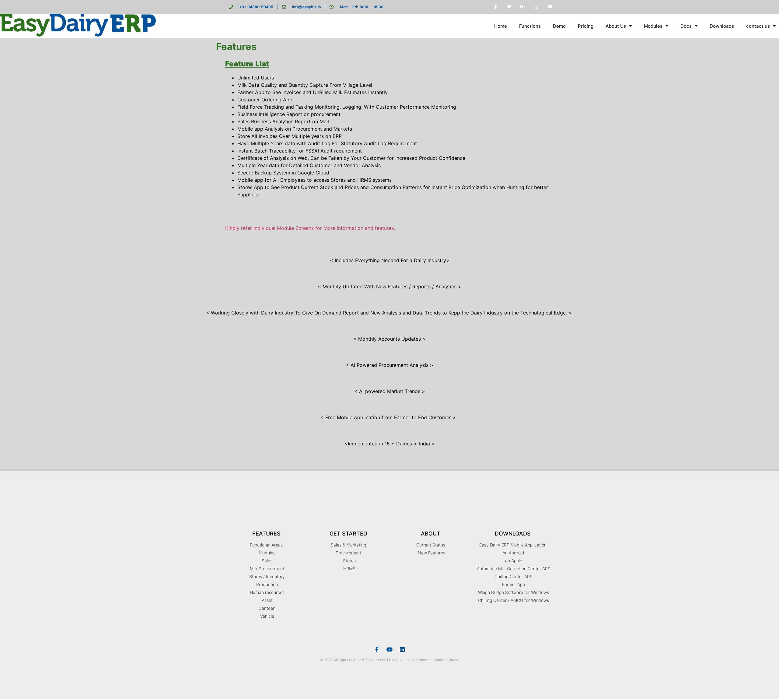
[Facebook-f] (376, 649)
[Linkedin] (402, 649)
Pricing (585, 26)
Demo (559, 26)
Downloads (722, 26)
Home (500, 26)
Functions (530, 26)
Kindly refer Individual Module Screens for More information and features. (310, 228)
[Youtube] (389, 649)
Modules (653, 26)
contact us (758, 26)
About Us (616, 26)
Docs (686, 26)
